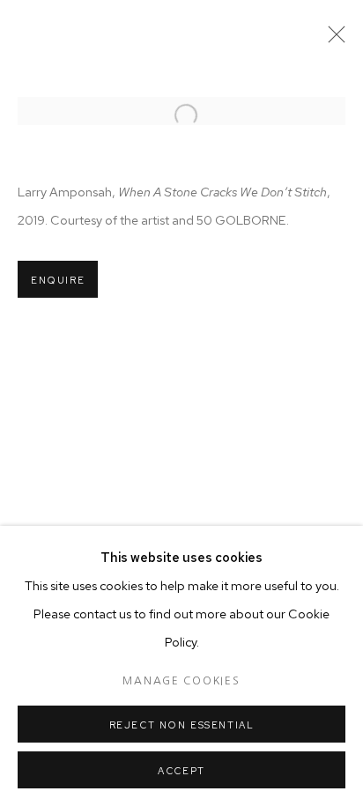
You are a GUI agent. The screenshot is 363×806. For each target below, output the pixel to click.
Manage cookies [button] (181, 681)
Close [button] (332, 39)
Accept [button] (181, 771)
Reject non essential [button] (182, 725)
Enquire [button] (58, 280)
